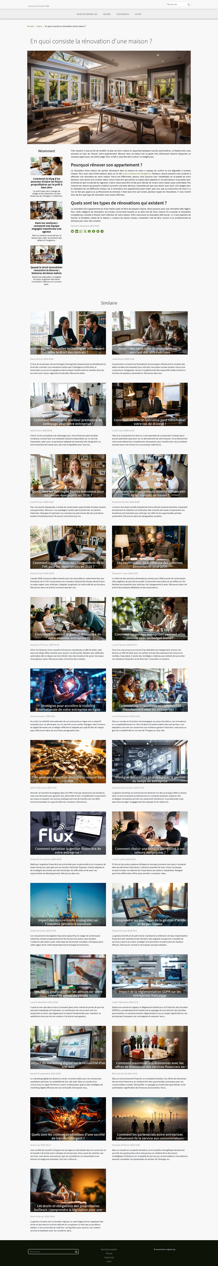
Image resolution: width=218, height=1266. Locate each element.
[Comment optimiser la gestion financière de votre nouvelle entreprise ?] (68, 618)
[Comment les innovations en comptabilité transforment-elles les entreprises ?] (150, 690)
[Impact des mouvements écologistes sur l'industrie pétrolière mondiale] (68, 904)
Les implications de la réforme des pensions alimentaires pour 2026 (150, 564)
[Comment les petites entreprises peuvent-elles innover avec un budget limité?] (150, 618)
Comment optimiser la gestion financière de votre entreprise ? (68, 850)
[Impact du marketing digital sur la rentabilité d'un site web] (68, 1047)
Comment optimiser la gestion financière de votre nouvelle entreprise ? (68, 636)
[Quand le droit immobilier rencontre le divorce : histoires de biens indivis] (46, 254)
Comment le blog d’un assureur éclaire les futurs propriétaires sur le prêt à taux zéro (47, 183)
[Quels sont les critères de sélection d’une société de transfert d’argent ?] (68, 1118)
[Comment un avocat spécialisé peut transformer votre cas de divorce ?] (150, 404)
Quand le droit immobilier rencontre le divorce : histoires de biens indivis (46, 270)
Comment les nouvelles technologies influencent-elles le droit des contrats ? (68, 350)
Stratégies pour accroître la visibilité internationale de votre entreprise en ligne (68, 707)
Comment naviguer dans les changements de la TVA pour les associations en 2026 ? (68, 564)
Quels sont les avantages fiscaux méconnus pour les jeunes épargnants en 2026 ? (68, 493)
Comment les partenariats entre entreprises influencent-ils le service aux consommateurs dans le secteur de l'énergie (150, 1138)
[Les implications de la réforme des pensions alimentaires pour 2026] (150, 547)
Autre (138, 14)
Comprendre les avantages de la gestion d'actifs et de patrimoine (150, 922)
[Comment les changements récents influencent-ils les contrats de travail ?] (150, 475)
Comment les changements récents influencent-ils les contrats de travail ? (150, 493)
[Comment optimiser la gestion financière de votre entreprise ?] (68, 832)
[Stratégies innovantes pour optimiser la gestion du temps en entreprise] (150, 761)
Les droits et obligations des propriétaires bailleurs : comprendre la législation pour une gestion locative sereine (68, 1209)
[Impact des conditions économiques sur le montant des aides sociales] (150, 332)
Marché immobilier (87, 14)
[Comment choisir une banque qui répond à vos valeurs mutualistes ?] (150, 832)
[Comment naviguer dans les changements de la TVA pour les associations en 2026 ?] (68, 547)
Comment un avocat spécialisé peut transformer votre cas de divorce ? (150, 422)
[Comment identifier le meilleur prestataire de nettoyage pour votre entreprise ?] (68, 404)
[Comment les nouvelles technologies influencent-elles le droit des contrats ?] (68, 332)
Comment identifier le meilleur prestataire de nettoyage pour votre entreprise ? (68, 422)
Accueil (30, 26)
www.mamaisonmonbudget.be (137, 173)
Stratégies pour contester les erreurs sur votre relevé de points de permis (68, 993)
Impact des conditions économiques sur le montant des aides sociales (149, 350)
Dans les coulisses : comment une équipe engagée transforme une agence (47, 227)
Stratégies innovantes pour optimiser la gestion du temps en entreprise (150, 779)
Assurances (123, 14)
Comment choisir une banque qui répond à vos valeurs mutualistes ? (150, 850)
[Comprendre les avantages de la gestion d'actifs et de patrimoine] (150, 904)
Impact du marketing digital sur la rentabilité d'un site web (68, 1065)
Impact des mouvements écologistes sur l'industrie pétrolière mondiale (68, 922)
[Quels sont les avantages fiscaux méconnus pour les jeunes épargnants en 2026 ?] (68, 475)
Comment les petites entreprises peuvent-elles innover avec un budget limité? (150, 636)
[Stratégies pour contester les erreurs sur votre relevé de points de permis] (68, 975)
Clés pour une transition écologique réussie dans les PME (68, 779)
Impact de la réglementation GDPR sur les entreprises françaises (150, 993)
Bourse (107, 14)
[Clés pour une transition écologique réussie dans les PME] (68, 761)
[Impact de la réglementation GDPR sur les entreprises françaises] (150, 975)
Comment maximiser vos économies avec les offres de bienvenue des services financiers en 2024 (150, 1067)
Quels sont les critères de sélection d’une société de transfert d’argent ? (68, 1136)
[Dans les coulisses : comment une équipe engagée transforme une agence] (46, 210)
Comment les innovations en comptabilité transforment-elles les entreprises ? (150, 707)
